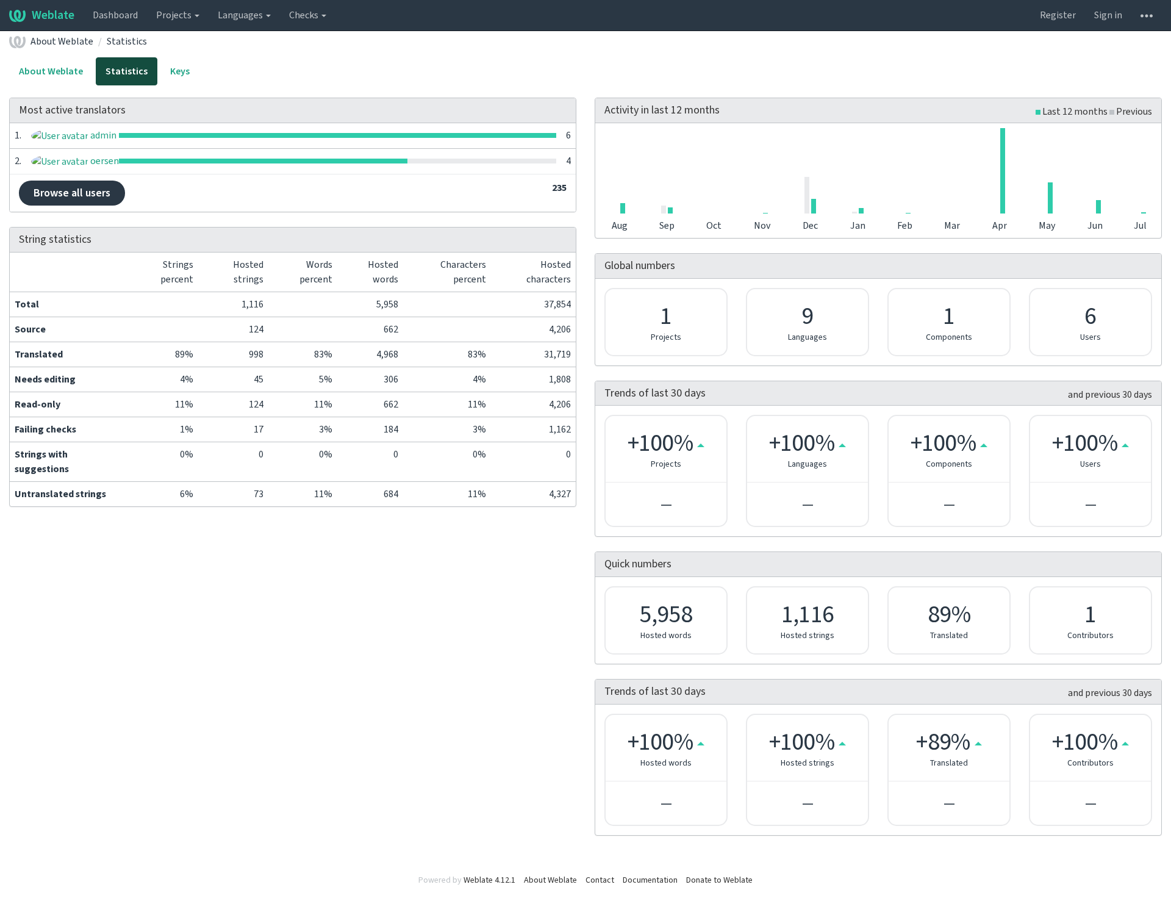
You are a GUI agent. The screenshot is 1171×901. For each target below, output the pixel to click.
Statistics (127, 41)
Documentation (650, 880)
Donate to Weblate (719, 880)
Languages (241, 15)
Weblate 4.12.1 (489, 880)
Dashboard (115, 15)
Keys (180, 71)
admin (102, 135)
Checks (304, 15)
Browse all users (72, 193)
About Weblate (61, 41)
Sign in (1108, 15)
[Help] (1146, 15)
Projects (174, 15)
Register (1058, 15)
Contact (600, 880)
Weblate (53, 15)
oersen (103, 161)
